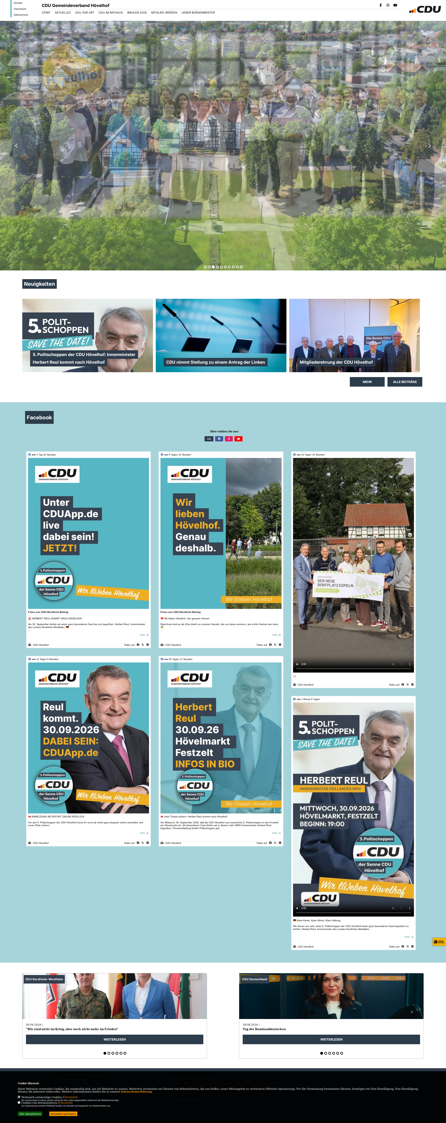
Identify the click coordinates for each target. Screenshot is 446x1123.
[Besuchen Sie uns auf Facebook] (381, 5)
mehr (143, 634)
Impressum (20, 8)
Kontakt (18, 2)
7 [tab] (229, 267)
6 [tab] (225, 267)
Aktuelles (63, 12)
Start (46, 12)
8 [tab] (233, 267)
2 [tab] (209, 267)
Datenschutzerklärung (136, 1091)
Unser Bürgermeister (198, 12)
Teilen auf (129, 645)
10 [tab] (241, 267)
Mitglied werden (164, 12)
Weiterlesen (115, 1039)
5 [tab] (221, 267)
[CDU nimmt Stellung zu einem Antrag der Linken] (221, 338)
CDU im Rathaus (111, 12)
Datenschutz (21, 14)
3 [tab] (213, 267)
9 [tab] (237, 267)
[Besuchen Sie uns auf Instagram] (388, 5)
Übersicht (69, 1097)
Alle (209, 438)
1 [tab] (205, 267)
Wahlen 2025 (137, 12)
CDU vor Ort (84, 12)
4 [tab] (217, 267)
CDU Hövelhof (41, 645)
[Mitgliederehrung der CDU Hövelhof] (354, 348)
